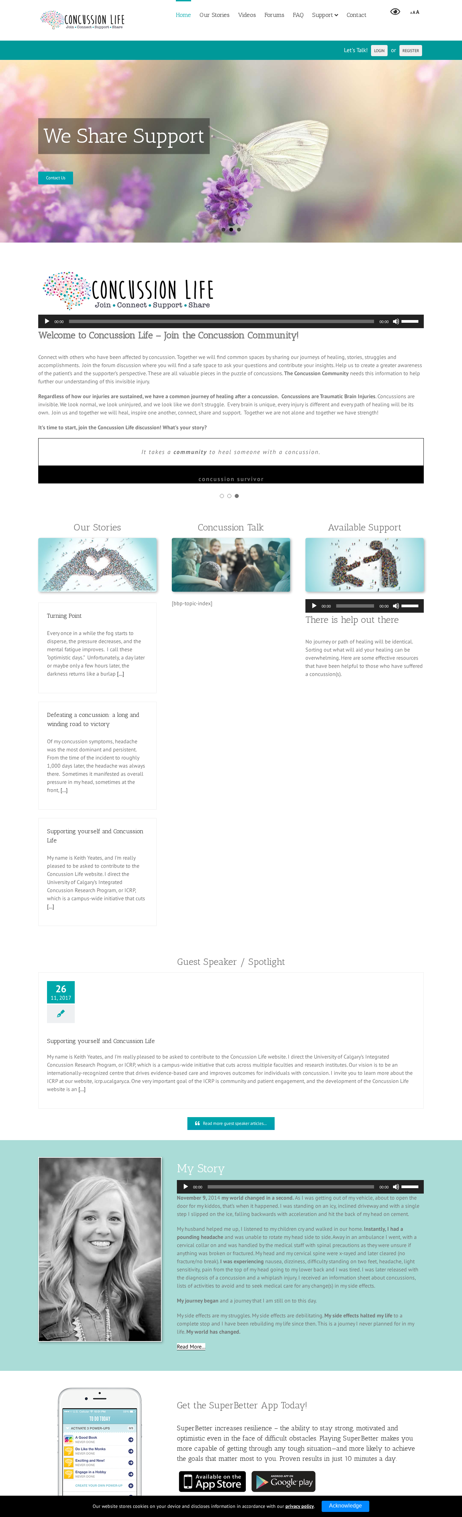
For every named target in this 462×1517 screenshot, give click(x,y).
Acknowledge (345, 1506)
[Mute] (396, 321)
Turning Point (64, 615)
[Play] (47, 321)
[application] (231, 321)
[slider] (410, 321)
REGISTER (410, 50)
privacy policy (299, 1506)
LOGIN (379, 50)
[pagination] (222, 496)
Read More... (191, 1346)
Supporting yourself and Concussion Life (101, 1041)
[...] (120, 673)
